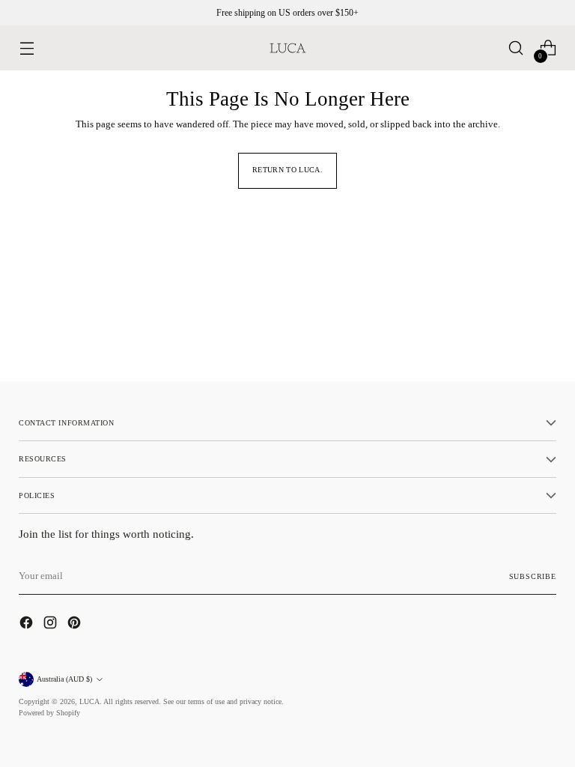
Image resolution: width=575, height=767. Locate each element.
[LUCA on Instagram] (52, 624)
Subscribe (532, 576)
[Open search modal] (516, 48)
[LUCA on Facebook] (28, 624)
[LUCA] (287, 48)
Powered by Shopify (49, 713)
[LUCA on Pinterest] (76, 624)
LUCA (89, 701)
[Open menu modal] (26, 48)
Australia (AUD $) (64, 679)
